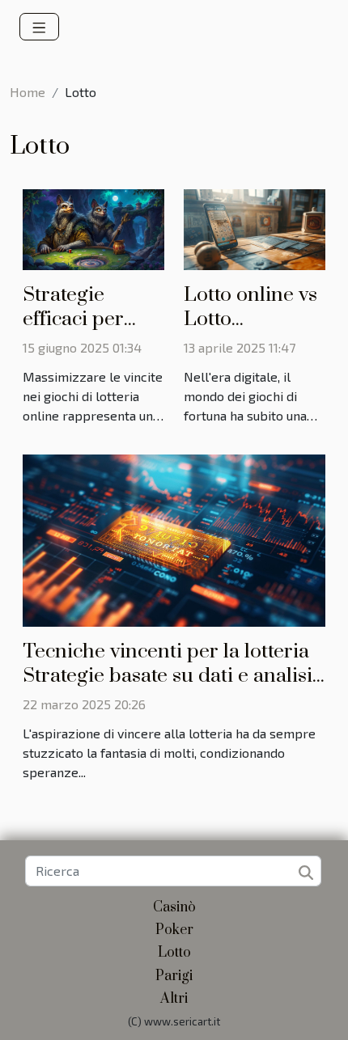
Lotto (174, 953)
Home (27, 91)
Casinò (174, 907)
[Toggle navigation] (39, 26)
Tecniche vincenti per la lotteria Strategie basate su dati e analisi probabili (167, 675)
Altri (174, 999)
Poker (174, 930)
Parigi (174, 976)
